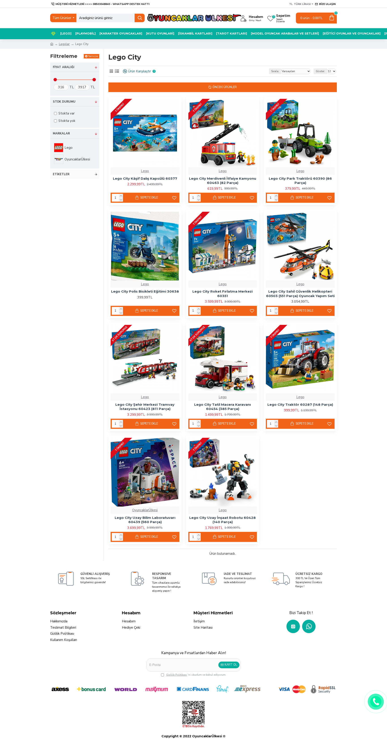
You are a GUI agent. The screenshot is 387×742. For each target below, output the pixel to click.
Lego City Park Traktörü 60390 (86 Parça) (300, 180)
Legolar (64, 44)
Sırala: (275, 71)
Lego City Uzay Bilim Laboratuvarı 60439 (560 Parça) (145, 520)
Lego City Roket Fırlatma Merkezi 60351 (222, 293)
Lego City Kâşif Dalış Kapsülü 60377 (145, 178)
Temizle (93, 56)
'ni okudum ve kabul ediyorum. (196, 675)
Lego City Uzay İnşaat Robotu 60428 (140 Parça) (222, 520)
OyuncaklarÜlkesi (145, 510)
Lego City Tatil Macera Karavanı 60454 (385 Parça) (222, 406)
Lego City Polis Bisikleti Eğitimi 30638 (145, 291)
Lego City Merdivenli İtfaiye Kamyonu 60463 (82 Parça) (222, 180)
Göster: (320, 71)
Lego (145, 171)
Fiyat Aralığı (63, 67)
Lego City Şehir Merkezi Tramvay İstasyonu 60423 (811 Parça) (144, 406)
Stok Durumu (64, 102)
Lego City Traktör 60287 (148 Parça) (300, 404)
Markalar (61, 134)
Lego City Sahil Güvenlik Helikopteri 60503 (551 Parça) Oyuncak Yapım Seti (300, 293)
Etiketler (61, 174)
